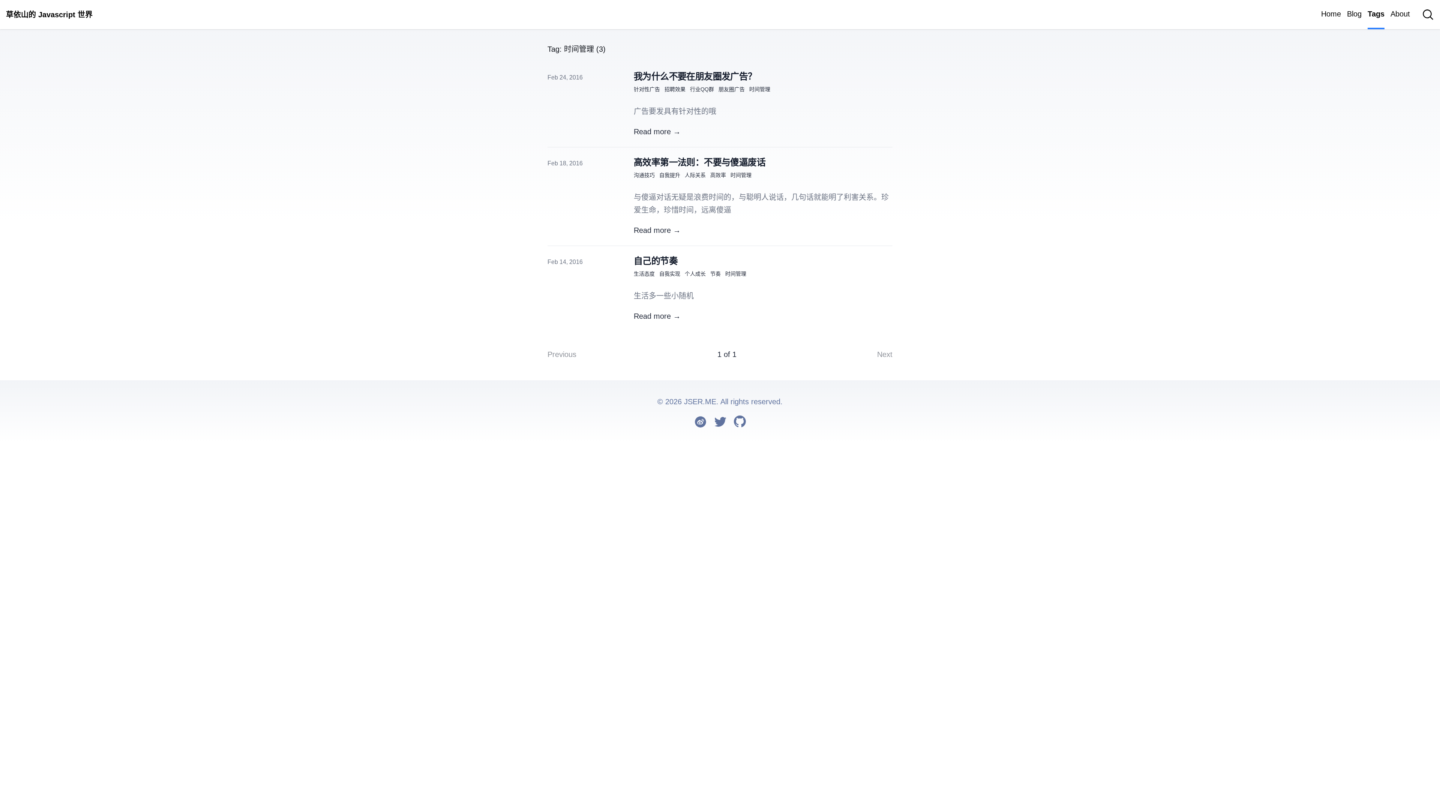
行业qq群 (702, 89)
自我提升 (669, 175)
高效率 (718, 175)
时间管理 (759, 89)
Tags (1376, 14)
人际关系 (695, 175)
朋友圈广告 (731, 89)
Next (884, 354)
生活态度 (644, 274)
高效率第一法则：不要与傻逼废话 (699, 162)
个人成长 (695, 274)
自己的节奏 (656, 261)
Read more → (657, 132)
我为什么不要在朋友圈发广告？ (695, 76)
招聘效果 (675, 89)
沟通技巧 (644, 175)
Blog (1354, 14)
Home (1331, 14)
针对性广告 (647, 89)
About (1400, 14)
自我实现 (669, 274)
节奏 (715, 274)
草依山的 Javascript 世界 (49, 14)
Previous (562, 354)
